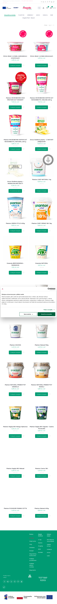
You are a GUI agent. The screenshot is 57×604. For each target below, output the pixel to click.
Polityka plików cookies (31, 565)
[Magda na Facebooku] (4, 581)
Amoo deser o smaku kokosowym (41, 56)
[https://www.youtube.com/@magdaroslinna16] (51, 1)
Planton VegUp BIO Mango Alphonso (15, 426)
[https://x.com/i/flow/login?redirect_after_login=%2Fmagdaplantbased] (45, 1)
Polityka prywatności (32, 559)
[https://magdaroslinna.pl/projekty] (28, 597)
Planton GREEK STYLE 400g (15, 223)
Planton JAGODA (15, 345)
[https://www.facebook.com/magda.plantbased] (41, 1)
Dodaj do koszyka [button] (15, 65)
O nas (39, 539)
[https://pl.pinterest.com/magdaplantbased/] (49, 1)
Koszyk (31, 550)
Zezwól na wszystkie (46, 314)
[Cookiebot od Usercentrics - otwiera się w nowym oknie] (48, 289)
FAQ (30, 544)
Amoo (48, 552)
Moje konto (32, 541)
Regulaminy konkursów (32, 554)
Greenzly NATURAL (41, 263)
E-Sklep (31, 538)
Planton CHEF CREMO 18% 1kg (42, 223)
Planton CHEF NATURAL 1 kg (41, 179)
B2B (39, 549)
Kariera (40, 543)
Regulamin (32, 570)
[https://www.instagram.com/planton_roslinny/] (47, 1)
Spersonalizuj (27, 314)
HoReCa (49, 549)
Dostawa (31, 547)
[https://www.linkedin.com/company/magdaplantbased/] (43, 1)
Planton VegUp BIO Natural (15, 468)
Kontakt (40, 552)
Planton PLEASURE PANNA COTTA (15, 508)
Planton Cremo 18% (41, 468)
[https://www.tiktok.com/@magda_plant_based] (53, 1)
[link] (48, 25)
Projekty (40, 546)
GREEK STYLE (49, 545)
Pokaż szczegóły (48, 309)
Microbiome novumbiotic (50, 540)
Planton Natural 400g (42, 508)
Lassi (48, 555)
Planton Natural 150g (41, 345)
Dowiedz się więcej (15, 191)
